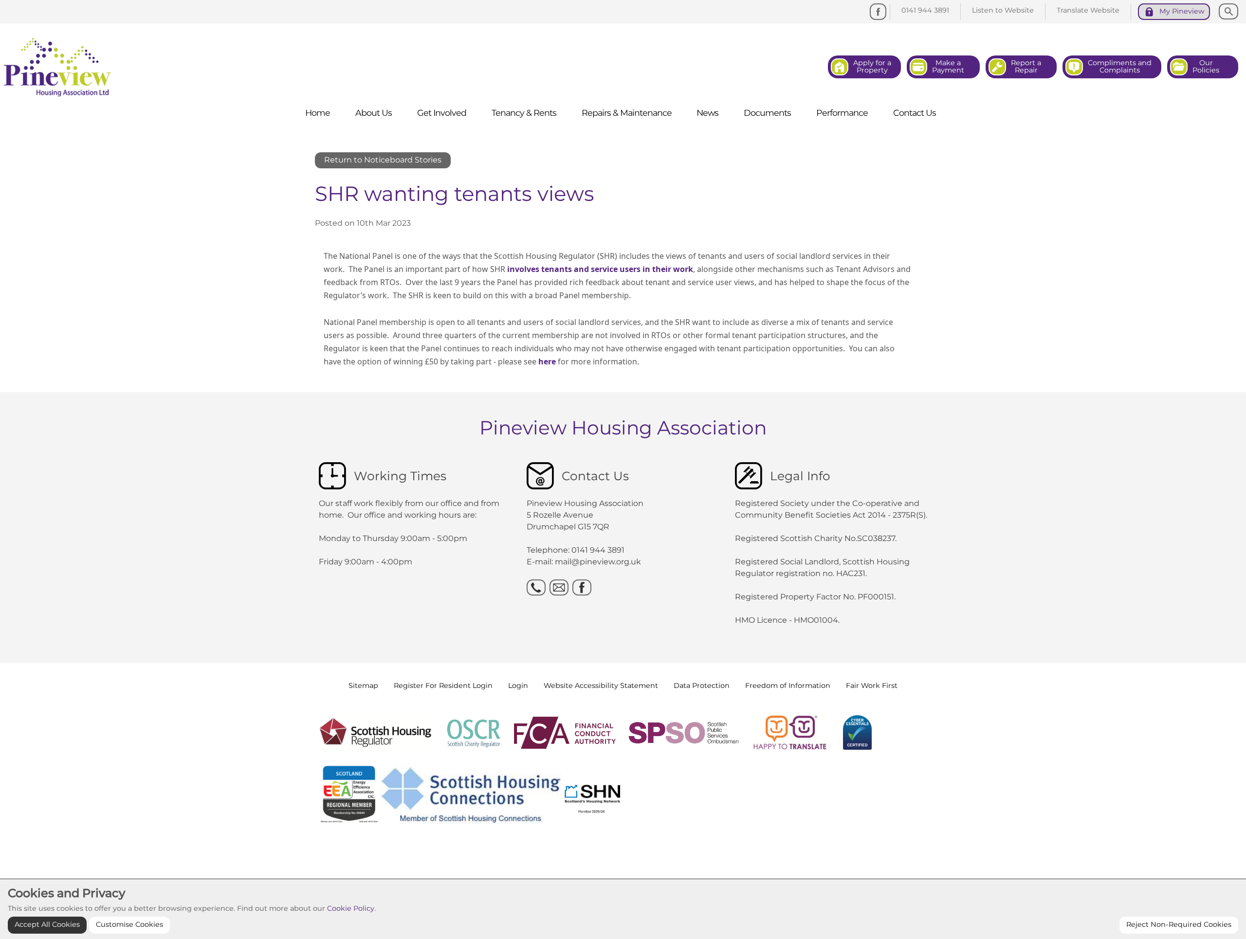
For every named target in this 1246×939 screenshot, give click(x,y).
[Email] (559, 587)
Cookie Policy (350, 908)
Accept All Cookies (47, 924)
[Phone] (536, 587)
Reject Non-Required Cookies (1178, 924)
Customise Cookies (129, 924)
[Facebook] (878, 11)
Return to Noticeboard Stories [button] (382, 159)
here (547, 361)
